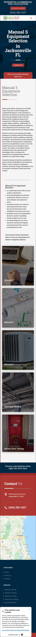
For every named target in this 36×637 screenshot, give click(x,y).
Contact (7, 578)
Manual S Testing (10, 596)
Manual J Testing (10, 589)
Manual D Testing (11, 593)
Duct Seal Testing (10, 602)
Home (7, 572)
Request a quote (18, 8)
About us (8, 575)
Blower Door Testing (11, 599)
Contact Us (18, 65)
